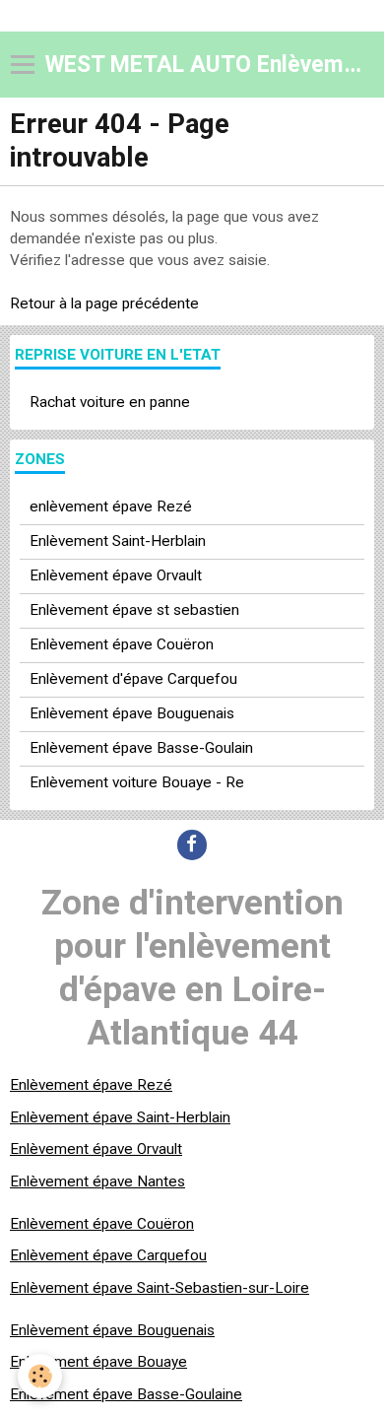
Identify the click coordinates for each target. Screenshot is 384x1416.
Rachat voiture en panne (110, 402)
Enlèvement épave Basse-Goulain (141, 748)
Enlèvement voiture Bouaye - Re (137, 782)
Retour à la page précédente (104, 303)
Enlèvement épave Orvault (116, 575)
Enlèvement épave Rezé (91, 1085)
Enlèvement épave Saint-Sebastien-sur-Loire (159, 1288)
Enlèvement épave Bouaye (98, 1362)
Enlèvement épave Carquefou (108, 1255)
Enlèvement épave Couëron (122, 644)
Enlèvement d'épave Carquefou (133, 679)
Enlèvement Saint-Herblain (118, 541)
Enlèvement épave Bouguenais (132, 713)
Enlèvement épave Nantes (97, 1181)
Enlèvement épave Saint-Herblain (120, 1117)
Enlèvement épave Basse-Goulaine (126, 1394)
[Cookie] (40, 1376)
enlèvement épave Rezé (111, 506)
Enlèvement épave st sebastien (134, 610)
